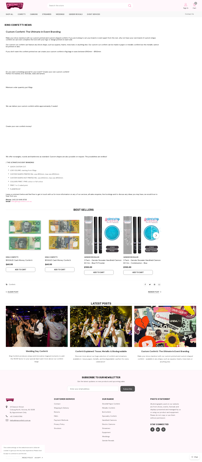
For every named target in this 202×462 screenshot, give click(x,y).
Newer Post (153, 292)
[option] (24, 244)
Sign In (185, 8)
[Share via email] (159, 284)
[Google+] (158, 429)
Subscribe (127, 389)
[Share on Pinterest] (154, 284)
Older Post (13, 292)
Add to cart (20, 270)
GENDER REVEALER (91, 257)
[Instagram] (163, 429)
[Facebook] (152, 429)
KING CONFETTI (12, 257)
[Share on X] (150, 284)
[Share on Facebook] (145, 284)
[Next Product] (156, 235)
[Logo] (25, 5)
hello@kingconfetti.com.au (21, 201)
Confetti (12, 284)
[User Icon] (186, 4)
